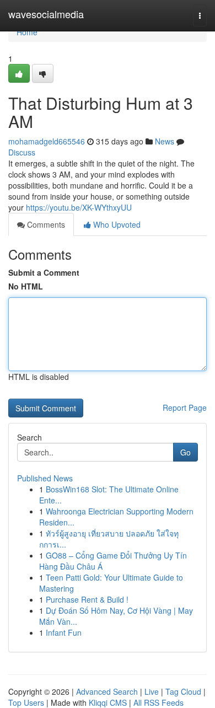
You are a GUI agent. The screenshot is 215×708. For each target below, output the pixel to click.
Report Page (185, 407)
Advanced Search (107, 691)
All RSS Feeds (158, 702)
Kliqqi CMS (108, 702)
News (164, 141)
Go (185, 452)
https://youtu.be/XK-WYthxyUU (79, 207)
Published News (45, 478)
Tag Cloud (183, 691)
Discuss (21, 152)
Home (27, 31)
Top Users (26, 702)
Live (151, 691)
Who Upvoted (116, 224)
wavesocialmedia (46, 14)
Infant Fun (64, 632)
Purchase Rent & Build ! (87, 599)
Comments (45, 224)
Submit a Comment (43, 272)
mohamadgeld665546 (46, 141)
